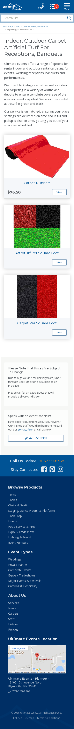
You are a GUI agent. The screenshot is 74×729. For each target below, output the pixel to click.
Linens (12, 521)
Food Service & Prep (22, 527)
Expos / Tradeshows (21, 575)
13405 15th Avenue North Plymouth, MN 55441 (28, 682)
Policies (13, 629)
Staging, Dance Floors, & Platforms (32, 26)
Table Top (15, 516)
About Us (17, 595)
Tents (12, 495)
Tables (12, 500)
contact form (25, 429)
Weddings (14, 559)
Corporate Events (19, 570)
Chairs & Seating (19, 505)
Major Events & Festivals (24, 581)
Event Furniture (18, 542)
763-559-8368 (37, 438)
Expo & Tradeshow (21, 532)
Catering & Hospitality (22, 586)
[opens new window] (37, 659)
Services (13, 603)
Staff (11, 619)
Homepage (8, 26)
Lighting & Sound (19, 537)
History (13, 624)
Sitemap (29, 718)
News (12, 608)
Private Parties (18, 565)
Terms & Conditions (48, 718)
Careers (13, 613)
